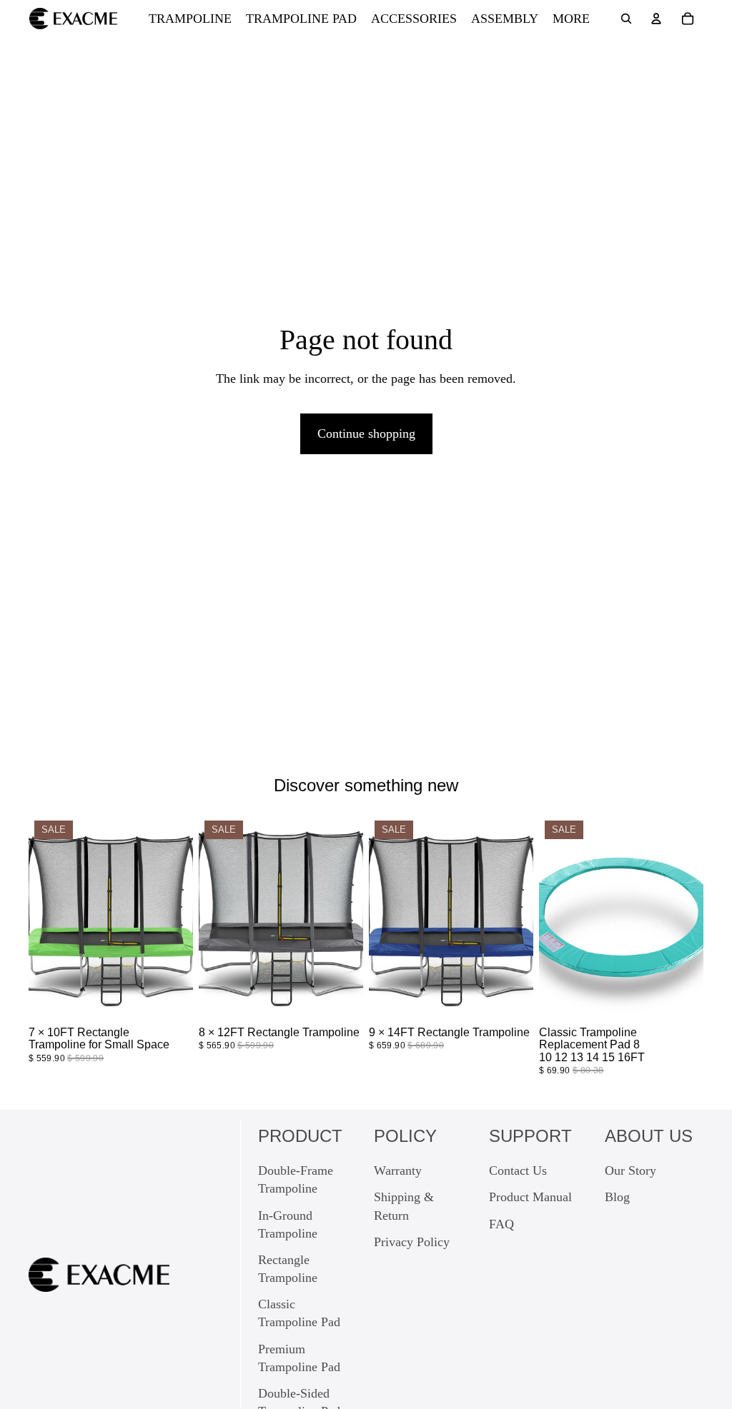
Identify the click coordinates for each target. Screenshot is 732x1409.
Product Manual (530, 1197)
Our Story (630, 1170)
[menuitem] (571, 18)
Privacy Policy (412, 1242)
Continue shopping (366, 433)
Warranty (398, 1170)
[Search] (626, 18)
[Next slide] (177, 917)
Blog (617, 1197)
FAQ (501, 1224)
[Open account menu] (656, 18)
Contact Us (518, 1170)
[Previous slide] (44, 917)
